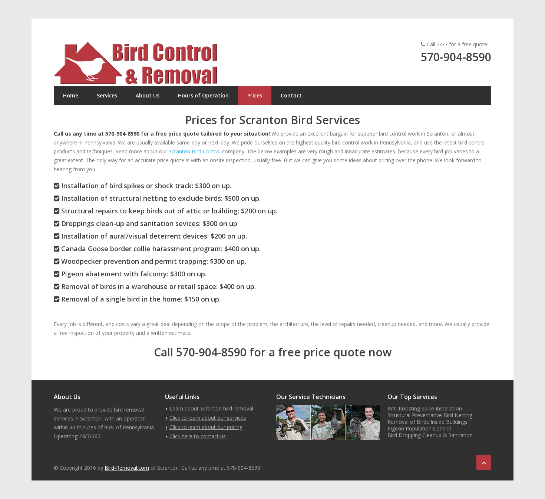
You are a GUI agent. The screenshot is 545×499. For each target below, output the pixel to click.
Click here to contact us (197, 436)
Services (107, 95)
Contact (291, 95)
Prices (254, 95)
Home (70, 95)
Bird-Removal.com (127, 467)
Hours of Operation (203, 95)
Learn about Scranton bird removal (211, 408)
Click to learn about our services (207, 417)
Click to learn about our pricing (205, 426)
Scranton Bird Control (195, 151)
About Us (147, 95)
